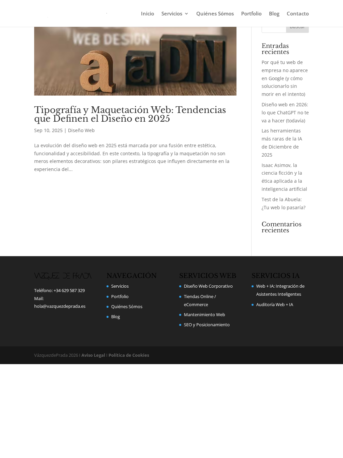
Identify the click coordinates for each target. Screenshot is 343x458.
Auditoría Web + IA (274, 304)
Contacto (298, 14)
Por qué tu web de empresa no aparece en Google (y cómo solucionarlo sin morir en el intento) (285, 78)
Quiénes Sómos (215, 14)
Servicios (171, 14)
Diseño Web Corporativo (208, 286)
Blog (274, 14)
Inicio (147, 14)
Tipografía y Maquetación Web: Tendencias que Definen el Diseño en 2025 (130, 114)
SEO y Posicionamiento (207, 325)
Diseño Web (81, 130)
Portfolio (251, 14)
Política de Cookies (129, 355)
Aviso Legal (93, 355)
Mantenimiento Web (204, 314)
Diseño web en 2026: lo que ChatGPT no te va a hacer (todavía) (285, 112)
